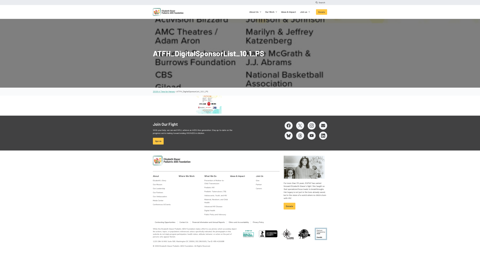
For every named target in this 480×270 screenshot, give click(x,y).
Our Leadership (159, 188)
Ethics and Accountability (239, 222)
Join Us (259, 176)
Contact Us (184, 222)
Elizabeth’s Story (159, 180)
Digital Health (209, 210)
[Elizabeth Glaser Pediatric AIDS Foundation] (171, 160)
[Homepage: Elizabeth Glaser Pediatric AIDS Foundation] (161, 12)
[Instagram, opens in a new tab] (312, 126)
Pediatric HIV (209, 187)
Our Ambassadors (160, 196)
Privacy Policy (258, 222)
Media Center (158, 200)
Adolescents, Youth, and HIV (215, 195)
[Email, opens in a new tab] (323, 126)
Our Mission (157, 184)
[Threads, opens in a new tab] (300, 136)
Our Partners (158, 192)
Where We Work (186, 176)
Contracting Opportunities (165, 222)
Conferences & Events (162, 204)
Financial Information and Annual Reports (208, 222)
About (156, 176)
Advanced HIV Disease (213, 206)
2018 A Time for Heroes (164, 91)
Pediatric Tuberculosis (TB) (215, 191)
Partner (259, 184)
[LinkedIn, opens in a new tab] (323, 136)
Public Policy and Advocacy (215, 214)
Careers (259, 188)
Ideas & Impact (237, 176)
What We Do (210, 176)
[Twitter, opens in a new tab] (300, 126)
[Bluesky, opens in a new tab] (289, 136)
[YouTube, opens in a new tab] (312, 136)
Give (257, 180)
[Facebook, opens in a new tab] (289, 126)
